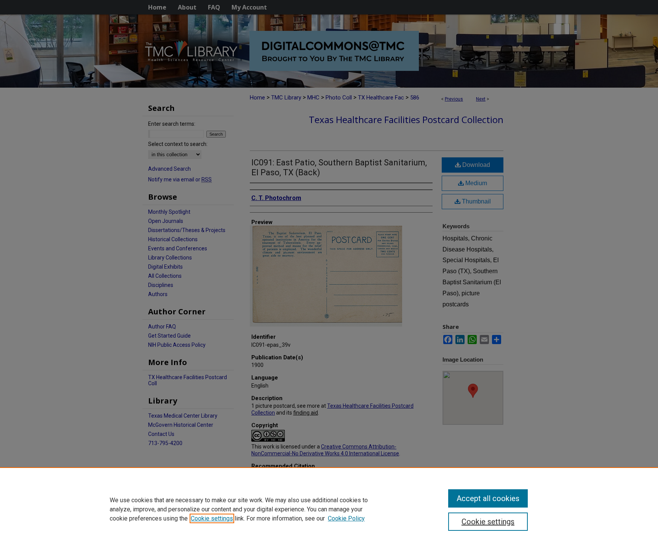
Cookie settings (212, 518)
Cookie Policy (346, 518)
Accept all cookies (488, 498)
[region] (329, 509)
